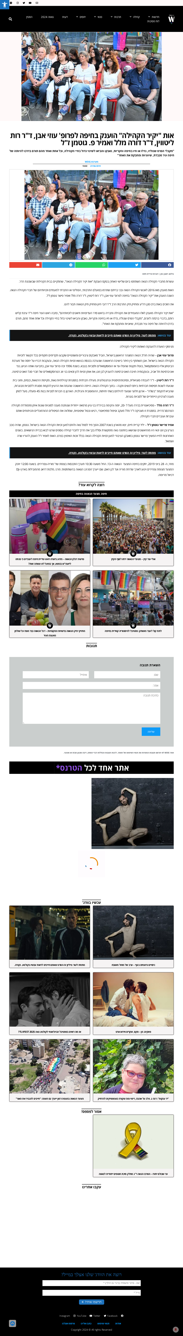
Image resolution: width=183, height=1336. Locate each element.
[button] (10, 19)
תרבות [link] (117, 17)
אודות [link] (118, 1323)
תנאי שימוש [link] (103, 1323)
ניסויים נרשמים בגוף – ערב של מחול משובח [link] (133, 965)
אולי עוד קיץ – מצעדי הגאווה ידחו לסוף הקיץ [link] (133, 559)
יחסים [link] (83, 17)
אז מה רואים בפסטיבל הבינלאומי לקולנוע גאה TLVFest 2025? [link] (49, 1031)
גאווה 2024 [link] (47, 17)
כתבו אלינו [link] (86, 1323)
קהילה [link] (136, 17)
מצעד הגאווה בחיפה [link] (88, 493)
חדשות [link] (155, 17)
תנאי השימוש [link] (132, 752)
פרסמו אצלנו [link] (68, 1323)
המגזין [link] (29, 17)
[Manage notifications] (176, 1329)
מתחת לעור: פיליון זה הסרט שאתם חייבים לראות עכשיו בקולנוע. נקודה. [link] (49, 965)
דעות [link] (65, 17)
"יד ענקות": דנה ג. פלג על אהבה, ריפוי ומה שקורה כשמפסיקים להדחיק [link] (133, 1098)
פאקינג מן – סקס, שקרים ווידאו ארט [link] (133, 1031)
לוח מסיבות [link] (153, 21)
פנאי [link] (100, 17)
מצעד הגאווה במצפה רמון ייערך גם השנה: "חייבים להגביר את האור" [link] (50, 1098)
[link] (4, 4)
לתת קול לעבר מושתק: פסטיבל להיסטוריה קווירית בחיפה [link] (133, 631)
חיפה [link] (104, 493)
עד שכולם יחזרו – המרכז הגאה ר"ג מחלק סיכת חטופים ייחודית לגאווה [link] (133, 1174)
